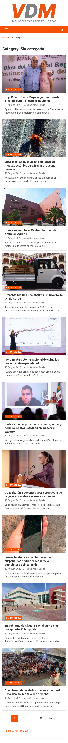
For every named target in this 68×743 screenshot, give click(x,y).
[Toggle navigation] (6, 29)
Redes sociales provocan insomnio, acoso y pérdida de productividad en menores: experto (33, 427)
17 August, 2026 (13, 435)
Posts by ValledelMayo (16, 731)
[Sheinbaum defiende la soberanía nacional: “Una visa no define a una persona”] (34, 667)
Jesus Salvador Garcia (34, 105)
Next (51, 718)
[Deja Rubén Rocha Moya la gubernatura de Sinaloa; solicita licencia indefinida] (34, 74)
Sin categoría (13, 89)
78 (41, 718)
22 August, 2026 (13, 173)
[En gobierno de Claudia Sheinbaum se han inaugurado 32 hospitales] (34, 602)
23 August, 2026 (13, 105)
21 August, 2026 (13, 302)
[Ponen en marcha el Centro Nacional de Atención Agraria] (34, 207)
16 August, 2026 (13, 633)
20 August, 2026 (13, 367)
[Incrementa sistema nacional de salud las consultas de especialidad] (34, 336)
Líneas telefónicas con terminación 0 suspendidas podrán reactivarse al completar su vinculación (29, 561)
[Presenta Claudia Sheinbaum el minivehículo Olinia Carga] (34, 271)
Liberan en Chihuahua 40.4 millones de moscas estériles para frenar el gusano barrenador (30, 165)
